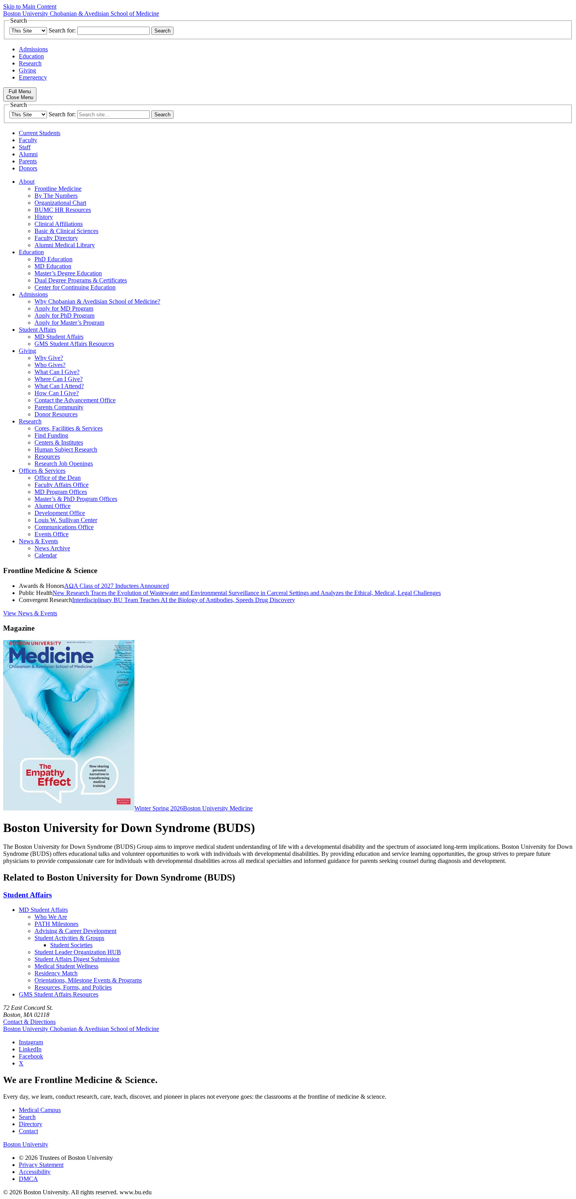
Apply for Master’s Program (69, 322)
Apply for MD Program (63, 308)
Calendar (45, 555)
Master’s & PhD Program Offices (75, 499)
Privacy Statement (41, 1164)
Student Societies (71, 945)
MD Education (52, 266)
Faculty (28, 140)
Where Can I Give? (58, 379)
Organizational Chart (60, 202)
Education (31, 56)
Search (27, 1117)
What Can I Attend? (59, 386)
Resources (47, 456)
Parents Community (58, 407)
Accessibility (35, 1171)
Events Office (51, 534)
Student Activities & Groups (69, 938)
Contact (28, 1131)
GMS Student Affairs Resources (74, 343)
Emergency (33, 77)
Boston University (25, 1144)
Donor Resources (56, 414)
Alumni (28, 154)
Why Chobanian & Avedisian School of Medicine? (97, 301)
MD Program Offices (60, 491)
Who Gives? (49, 365)
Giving (27, 70)
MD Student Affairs (58, 336)
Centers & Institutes (58, 442)
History (43, 216)
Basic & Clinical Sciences (66, 231)
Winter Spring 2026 (158, 808)
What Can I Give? (57, 372)
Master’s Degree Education (68, 273)
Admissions (33, 49)
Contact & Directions (29, 1021)
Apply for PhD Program (64, 315)
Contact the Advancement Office (75, 400)
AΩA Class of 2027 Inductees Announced (116, 585)
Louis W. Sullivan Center (65, 520)
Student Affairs (37, 329)
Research (30, 63)
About (26, 181)
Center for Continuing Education (75, 287)
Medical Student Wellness (66, 966)
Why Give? (48, 357)
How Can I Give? (56, 393)
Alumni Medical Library (64, 245)
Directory (30, 1124)
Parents (28, 161)
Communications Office (64, 527)
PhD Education (53, 259)
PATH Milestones (56, 923)
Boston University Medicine (218, 808)
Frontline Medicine (58, 188)
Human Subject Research (65, 449)
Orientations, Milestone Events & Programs (88, 980)
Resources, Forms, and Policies (73, 987)
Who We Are (50, 916)
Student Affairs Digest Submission (77, 959)
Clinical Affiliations (58, 224)
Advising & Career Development (75, 931)
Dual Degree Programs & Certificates (80, 280)
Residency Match (56, 973)
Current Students (39, 133)
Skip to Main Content (29, 6)
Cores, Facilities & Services (68, 428)
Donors (28, 168)
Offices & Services (42, 470)
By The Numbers (56, 195)
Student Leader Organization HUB (77, 952)
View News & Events (30, 613)
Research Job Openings (63, 463)
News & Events (38, 541)
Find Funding (51, 435)
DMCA (28, 1178)
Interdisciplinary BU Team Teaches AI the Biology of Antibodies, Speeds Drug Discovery (183, 600)
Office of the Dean (57, 477)
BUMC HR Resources (62, 209)
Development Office (59, 513)
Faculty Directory (56, 238)
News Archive (52, 548)
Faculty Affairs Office (61, 484)
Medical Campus (40, 1110)
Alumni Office (52, 506)
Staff (25, 147)
